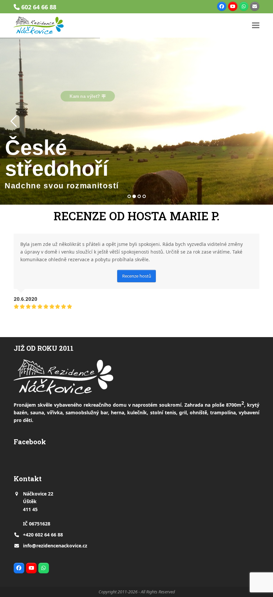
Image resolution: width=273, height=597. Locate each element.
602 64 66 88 (38, 7)
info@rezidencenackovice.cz (55, 545)
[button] (255, 25)
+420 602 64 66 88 (43, 534)
